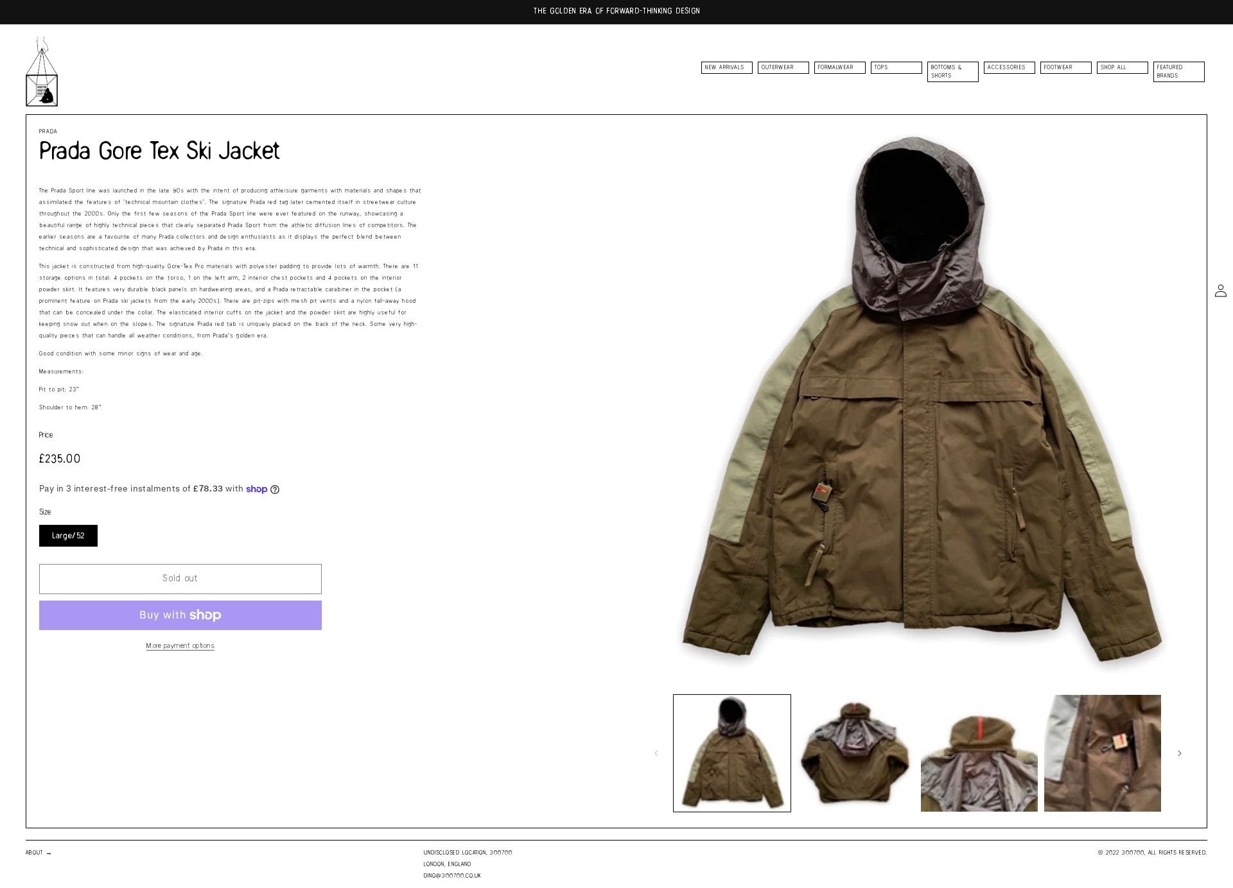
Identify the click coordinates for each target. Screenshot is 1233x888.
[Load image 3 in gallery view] (979, 753)
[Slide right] (1180, 753)
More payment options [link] (180, 645)
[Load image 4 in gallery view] (1102, 753)
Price (46, 435)
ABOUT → (39, 853)
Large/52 (68, 535)
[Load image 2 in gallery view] (855, 753)
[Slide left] (656, 753)
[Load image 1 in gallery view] (732, 753)
